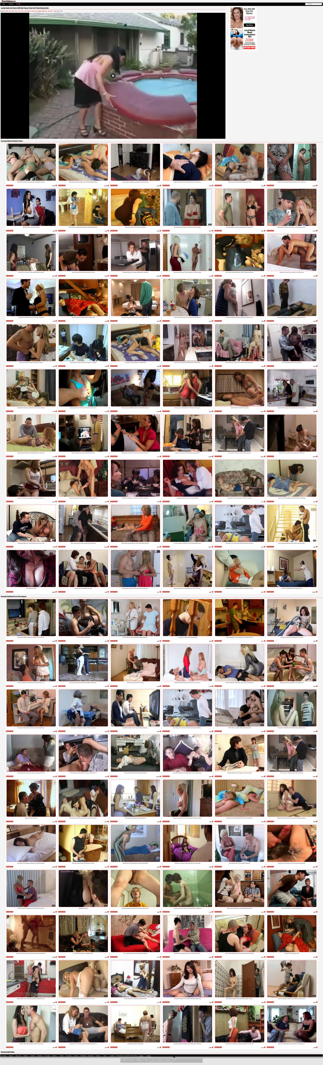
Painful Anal (83, 1055)
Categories (11, 3)
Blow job (11, 1055)
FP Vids (61, 1055)
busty (32, 11)
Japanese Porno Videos (141, 1056)
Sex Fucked (47, 1055)
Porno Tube (18, 1055)
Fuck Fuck (76, 1055)
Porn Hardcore (119, 1055)
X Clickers (98, 1055)
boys (22, 11)
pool (36, 11)
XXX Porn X (40, 1055)
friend (54, 11)
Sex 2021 (112, 1055)
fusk (19, 11)
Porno (105, 1055)
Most (17, 3)
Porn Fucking (134, 1055)
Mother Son (8, 11)
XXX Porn (25, 1055)
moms (16, 11)
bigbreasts (44, 11)
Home (4, 3)
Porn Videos (3, 1055)
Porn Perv (54, 1055)
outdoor (29, 11)
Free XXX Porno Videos (148, 1056)
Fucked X (33, 1055)
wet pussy (50, 11)
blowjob (39, 11)
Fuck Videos (90, 1055)
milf (25, 11)
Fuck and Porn (127, 1055)
